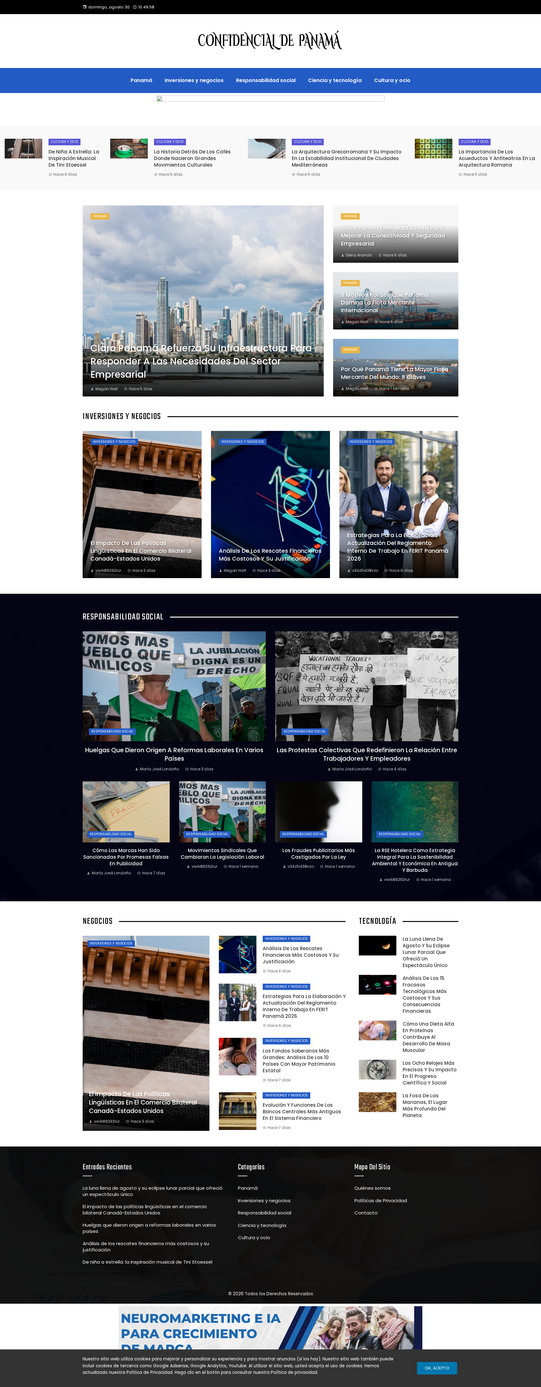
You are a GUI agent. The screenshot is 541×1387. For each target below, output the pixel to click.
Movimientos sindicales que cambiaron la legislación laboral (222, 853)
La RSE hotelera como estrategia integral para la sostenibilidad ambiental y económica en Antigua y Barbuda (415, 860)
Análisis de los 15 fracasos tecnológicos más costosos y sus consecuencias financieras (425, 994)
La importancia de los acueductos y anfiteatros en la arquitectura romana (497, 158)
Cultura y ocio (64, 141)
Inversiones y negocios (114, 441)
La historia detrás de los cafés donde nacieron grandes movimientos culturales (192, 158)
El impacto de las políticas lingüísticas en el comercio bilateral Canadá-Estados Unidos (145, 1209)
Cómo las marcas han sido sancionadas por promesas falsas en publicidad (126, 857)
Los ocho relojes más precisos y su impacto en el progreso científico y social (429, 1073)
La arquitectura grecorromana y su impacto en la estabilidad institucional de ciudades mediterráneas (346, 158)
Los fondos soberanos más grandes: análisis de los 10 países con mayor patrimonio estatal (299, 1061)
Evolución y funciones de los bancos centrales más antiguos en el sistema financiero (302, 1111)
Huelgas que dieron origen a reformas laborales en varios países (174, 754)
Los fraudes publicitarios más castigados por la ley (318, 853)
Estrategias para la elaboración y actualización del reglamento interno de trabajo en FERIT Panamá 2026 (304, 1006)
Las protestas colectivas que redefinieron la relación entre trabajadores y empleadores (367, 754)
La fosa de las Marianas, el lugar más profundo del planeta (425, 1105)
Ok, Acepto (437, 1368)
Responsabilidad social (112, 731)
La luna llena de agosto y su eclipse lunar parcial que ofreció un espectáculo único (426, 952)
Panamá (100, 216)
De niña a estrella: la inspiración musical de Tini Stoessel (74, 158)
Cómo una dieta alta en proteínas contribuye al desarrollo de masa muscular (428, 1037)
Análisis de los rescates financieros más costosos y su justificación (301, 955)
